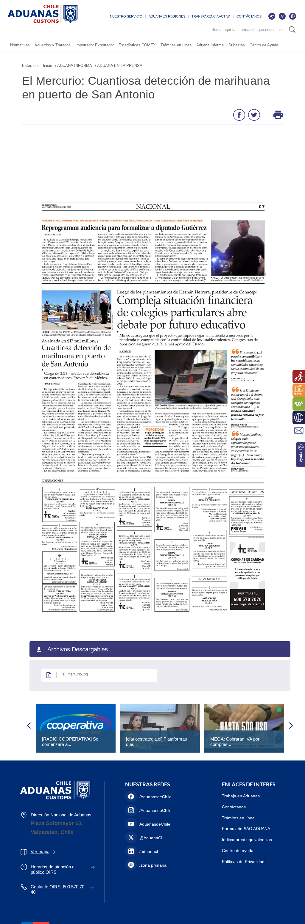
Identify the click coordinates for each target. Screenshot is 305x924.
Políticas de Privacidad (243, 861)
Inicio (47, 65)
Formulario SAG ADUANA (246, 828)
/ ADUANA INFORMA (73, 65)
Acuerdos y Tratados (53, 45)
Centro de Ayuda (264, 45)
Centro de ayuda (237, 850)
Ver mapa (40, 851)
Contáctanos (234, 806)
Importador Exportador (94, 45)
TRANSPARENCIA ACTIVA (211, 16)
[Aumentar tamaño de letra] (271, 16)
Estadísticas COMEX (137, 45)
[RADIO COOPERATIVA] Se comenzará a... (70, 741)
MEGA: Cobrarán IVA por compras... (234, 741)
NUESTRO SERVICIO (126, 16)
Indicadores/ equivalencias (247, 839)
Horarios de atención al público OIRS (53, 869)
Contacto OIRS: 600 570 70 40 (57, 889)
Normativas (20, 45)
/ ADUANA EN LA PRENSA (118, 65)
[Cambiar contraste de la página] (292, 16)
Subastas (236, 45)
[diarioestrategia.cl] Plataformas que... (156, 741)
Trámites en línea (238, 817)
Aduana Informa (210, 45)
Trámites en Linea (176, 45)
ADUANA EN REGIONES (167, 16)
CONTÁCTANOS (249, 16)
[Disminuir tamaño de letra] (282, 16)
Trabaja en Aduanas (241, 795)
